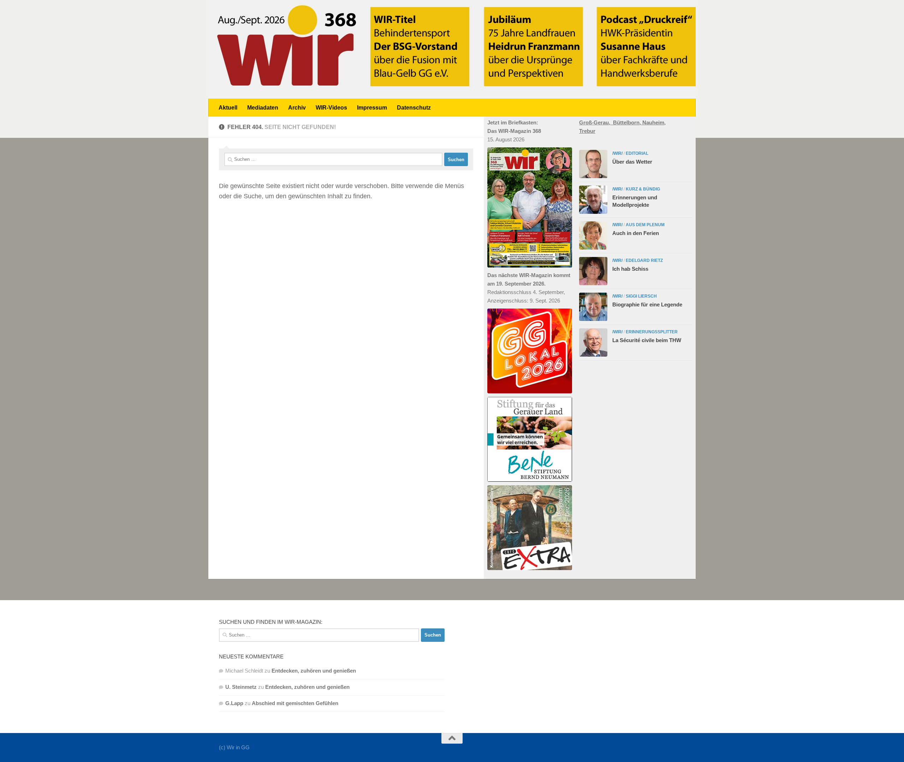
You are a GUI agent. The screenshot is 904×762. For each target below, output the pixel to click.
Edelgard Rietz (644, 260)
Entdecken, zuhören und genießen (314, 671)
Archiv (297, 108)
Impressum (372, 108)
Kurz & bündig (643, 189)
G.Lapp (234, 703)
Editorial (637, 153)
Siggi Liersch (641, 296)
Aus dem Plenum (645, 224)
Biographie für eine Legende (647, 304)
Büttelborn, (627, 122)
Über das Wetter (632, 162)
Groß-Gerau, (596, 122)
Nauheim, (654, 122)
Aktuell (228, 108)
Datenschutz (414, 108)
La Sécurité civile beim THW (646, 340)
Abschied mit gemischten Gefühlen (295, 703)
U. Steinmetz (241, 687)
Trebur (587, 131)
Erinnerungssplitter (652, 331)
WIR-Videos (331, 108)
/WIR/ (617, 153)
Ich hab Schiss (630, 269)
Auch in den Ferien (635, 233)
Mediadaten (262, 108)
